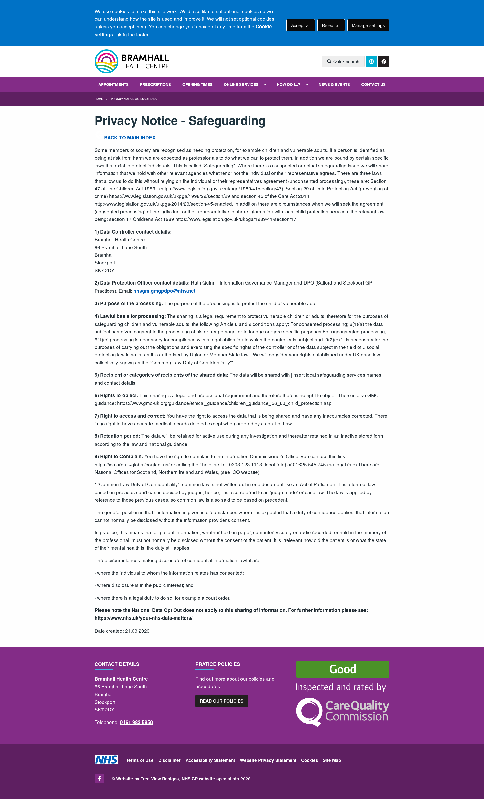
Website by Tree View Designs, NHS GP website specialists (177, 779)
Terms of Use (140, 760)
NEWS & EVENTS (334, 84)
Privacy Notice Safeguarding (134, 99)
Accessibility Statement (210, 760)
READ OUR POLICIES (221, 701)
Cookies (309, 760)
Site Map (332, 760)
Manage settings (368, 25)
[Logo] (132, 61)
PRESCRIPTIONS (155, 84)
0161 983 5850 (136, 722)
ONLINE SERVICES (241, 84)
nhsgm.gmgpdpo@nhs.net (164, 290)
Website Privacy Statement (268, 760)
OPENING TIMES (197, 84)
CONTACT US (373, 84)
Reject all (331, 25)
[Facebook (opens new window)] (99, 778)
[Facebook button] (383, 61)
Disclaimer (169, 760)
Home (99, 99)
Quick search (345, 61)
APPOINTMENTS (113, 84)
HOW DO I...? (288, 84)
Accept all (301, 25)
